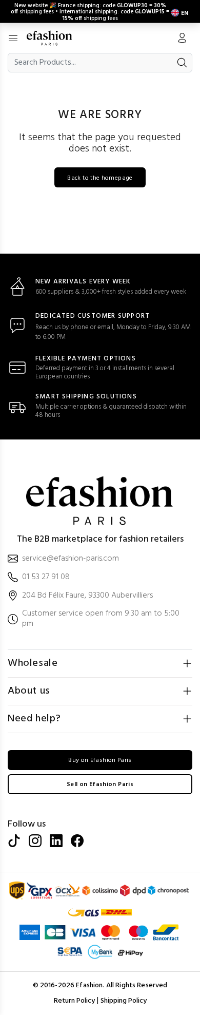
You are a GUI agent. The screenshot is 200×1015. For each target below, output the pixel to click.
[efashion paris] (55, 38)
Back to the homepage (99, 178)
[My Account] (182, 39)
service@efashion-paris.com (70, 559)
